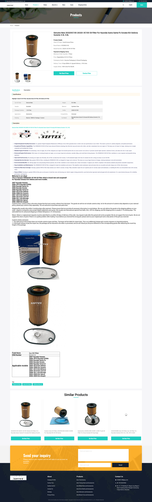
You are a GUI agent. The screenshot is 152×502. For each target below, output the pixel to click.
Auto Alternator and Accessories (85, 492)
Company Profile (51, 480)
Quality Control (51, 486)
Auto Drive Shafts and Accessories (85, 489)
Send (120, 465)
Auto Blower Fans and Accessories (85, 495)
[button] (13, 418)
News (63, 5)
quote (141, 5)
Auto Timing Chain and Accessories (85, 483)
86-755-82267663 (143, 1)
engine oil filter (17, 384)
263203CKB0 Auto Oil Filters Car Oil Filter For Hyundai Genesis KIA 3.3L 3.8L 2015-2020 (90, 432)
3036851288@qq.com (129, 1)
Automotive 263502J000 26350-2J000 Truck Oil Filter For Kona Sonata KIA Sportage (57, 432)
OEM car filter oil (38, 384)
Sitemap (49, 492)
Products (35, 5)
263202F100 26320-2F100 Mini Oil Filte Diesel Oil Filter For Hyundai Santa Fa (125, 432)
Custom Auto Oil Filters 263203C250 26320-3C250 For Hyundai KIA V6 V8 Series (25, 432)
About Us (54, 5)
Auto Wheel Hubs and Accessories (85, 486)
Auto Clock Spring (81, 480)
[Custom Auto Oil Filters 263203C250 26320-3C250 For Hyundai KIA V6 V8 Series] (26, 414)
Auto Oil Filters (27, 384)
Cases (71, 5)
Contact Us (50, 489)
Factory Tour (50, 483)
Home (26, 5)
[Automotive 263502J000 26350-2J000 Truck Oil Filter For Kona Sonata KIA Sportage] (59, 414)
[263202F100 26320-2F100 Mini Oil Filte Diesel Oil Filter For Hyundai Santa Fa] (126, 414)
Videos (45, 5)
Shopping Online (82, 5)
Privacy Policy (50, 495)
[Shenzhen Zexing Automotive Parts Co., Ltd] (10, 5)
